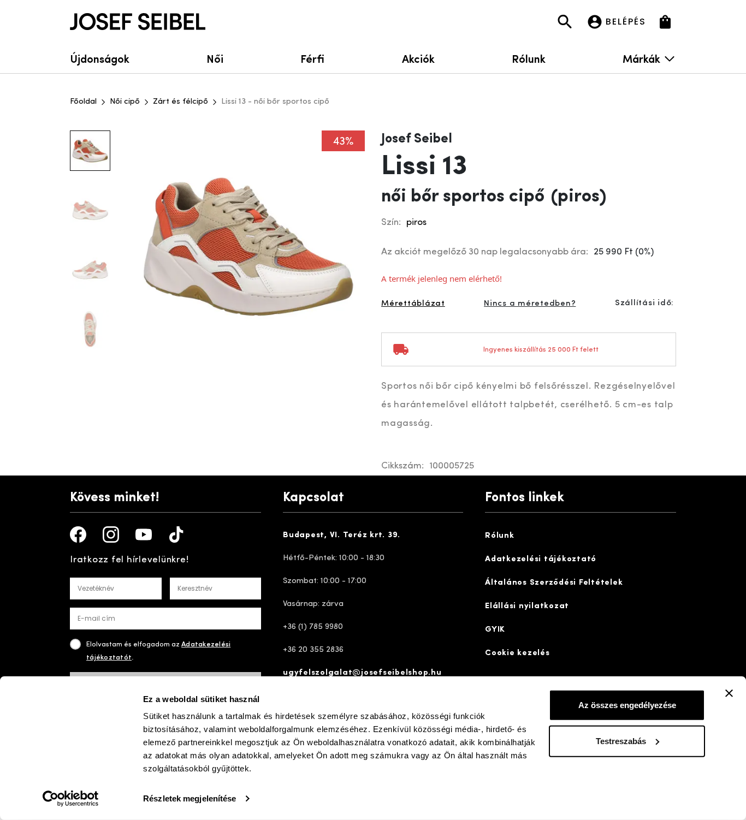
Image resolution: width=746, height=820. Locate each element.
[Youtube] (143, 534)
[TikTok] (176, 534)
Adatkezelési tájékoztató (540, 559)
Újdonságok (99, 58)
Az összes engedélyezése (627, 705)
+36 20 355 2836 (313, 650)
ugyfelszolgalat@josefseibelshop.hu (362, 673)
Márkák (641, 58)
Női (214, 58)
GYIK (495, 630)
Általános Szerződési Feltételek (554, 583)
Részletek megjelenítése (189, 798)
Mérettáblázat (413, 304)
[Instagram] (111, 534)
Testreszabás (621, 740)
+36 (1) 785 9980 (313, 627)
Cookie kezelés (517, 653)
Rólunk (529, 58)
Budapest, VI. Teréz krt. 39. (341, 535)
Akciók (418, 58)
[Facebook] (78, 534)
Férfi (312, 58)
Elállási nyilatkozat (527, 606)
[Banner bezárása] (729, 693)
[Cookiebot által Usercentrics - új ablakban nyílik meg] (71, 799)
